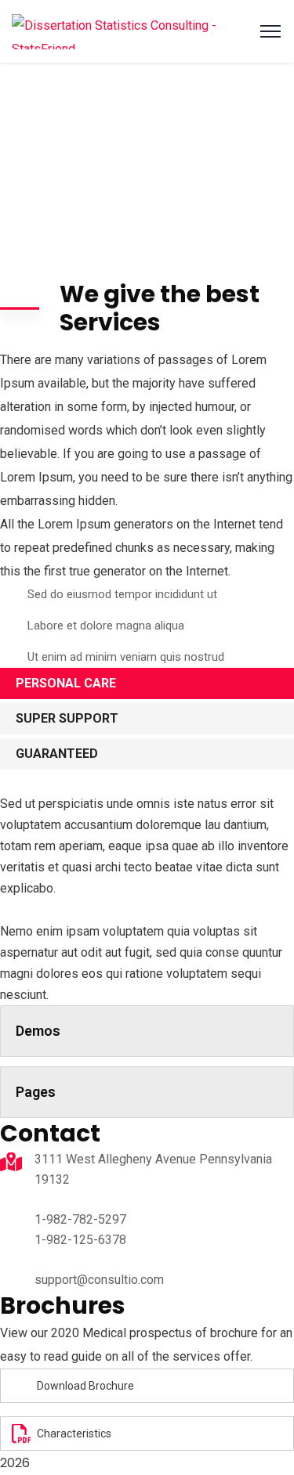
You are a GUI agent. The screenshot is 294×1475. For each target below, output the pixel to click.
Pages (36, 1092)
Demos (38, 1030)
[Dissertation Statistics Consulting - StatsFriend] (147, 31)
